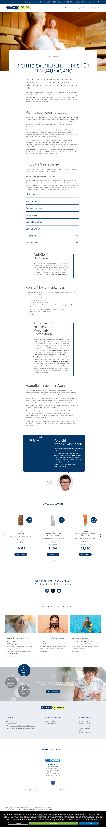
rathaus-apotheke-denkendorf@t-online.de (22, 726)
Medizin (9, 636)
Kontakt (69, 790)
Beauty (42, 636)
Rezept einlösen (86, 2)
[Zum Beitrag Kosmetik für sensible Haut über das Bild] (53, 624)
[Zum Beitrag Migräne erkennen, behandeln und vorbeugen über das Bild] (20, 624)
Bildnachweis (78, 790)
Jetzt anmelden (53, 691)
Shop (94, 2)
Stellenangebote (28, 790)
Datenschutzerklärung (69, 821)
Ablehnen (18, 823)
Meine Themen (65, 8)
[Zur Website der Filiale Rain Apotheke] (53, 760)
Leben (49, 57)
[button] (101, 534)
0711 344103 (68, 2)
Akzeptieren (53, 823)
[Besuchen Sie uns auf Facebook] (53, 783)
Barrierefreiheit (60, 790)
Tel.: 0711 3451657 (53, 771)
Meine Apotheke (79, 8)
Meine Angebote (94, 8)
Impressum (39, 790)
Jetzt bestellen (21, 554)
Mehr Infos (89, 823)
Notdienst (77, 2)
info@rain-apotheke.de (53, 775)
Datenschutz (49, 790)
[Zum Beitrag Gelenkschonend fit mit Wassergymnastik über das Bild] (85, 624)
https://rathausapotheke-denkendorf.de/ (22, 728)
